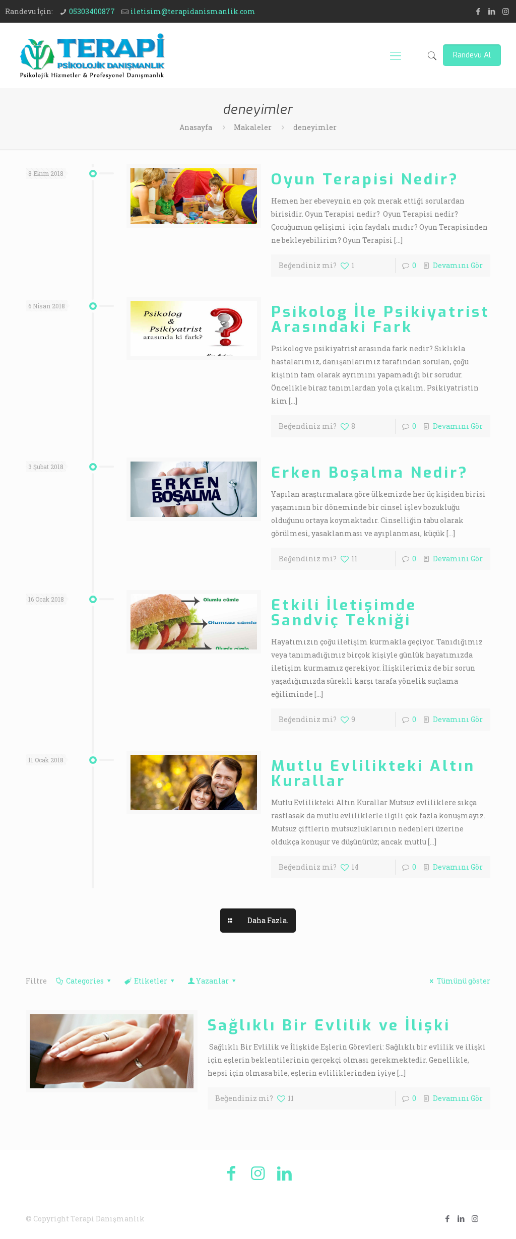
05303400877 (92, 11)
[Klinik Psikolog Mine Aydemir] (92, 55)
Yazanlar (212, 981)
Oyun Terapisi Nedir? (365, 179)
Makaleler (253, 127)
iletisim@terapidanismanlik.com (193, 11)
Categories (85, 981)
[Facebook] (478, 11)
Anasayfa (195, 127)
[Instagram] (505, 11)
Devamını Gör (458, 265)
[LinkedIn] (492, 11)
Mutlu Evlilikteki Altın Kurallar (373, 773)
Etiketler (150, 981)
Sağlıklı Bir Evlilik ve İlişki (329, 1025)
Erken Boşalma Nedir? (370, 473)
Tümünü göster (463, 981)
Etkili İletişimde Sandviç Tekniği (344, 612)
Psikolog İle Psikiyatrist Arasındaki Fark (380, 319)
